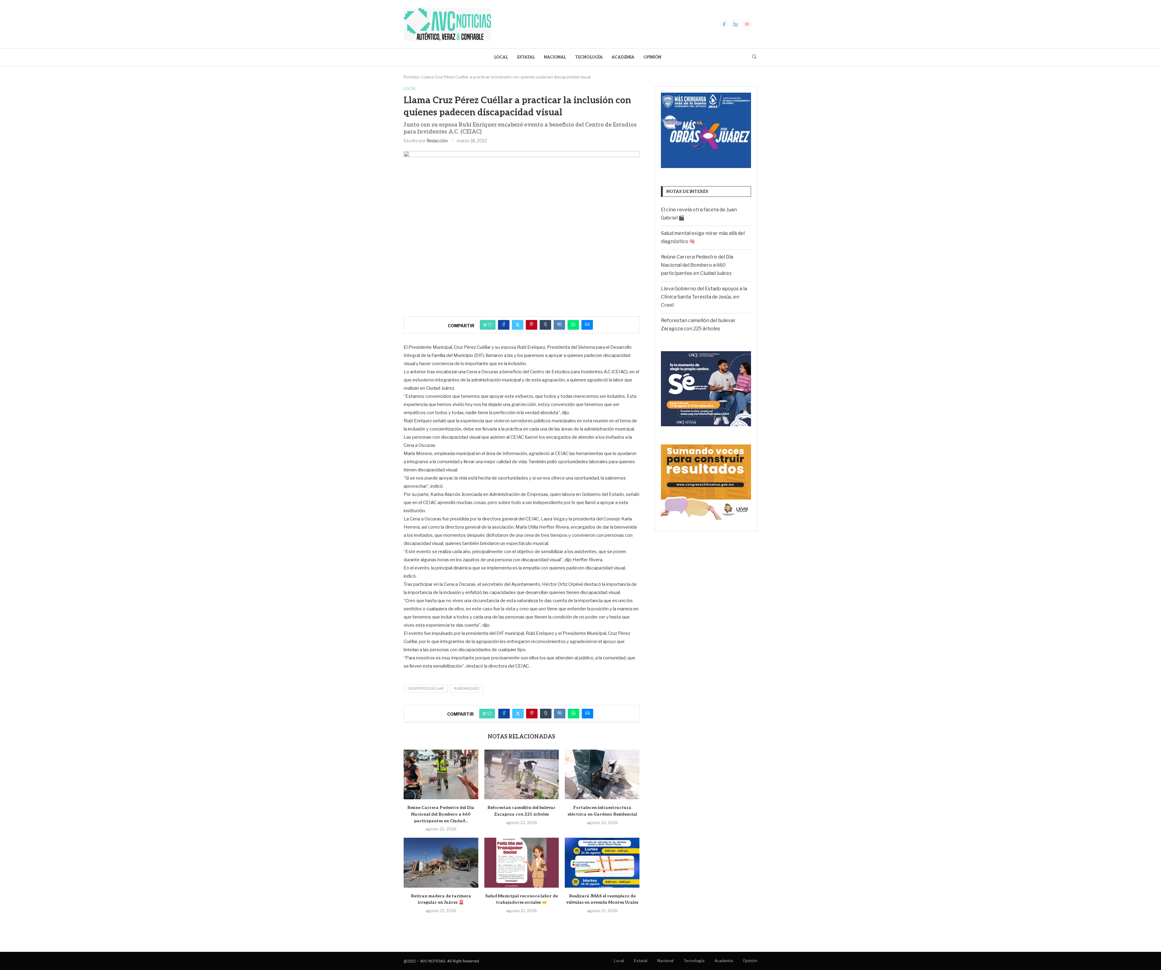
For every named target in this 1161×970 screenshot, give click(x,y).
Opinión (652, 57)
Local (501, 57)
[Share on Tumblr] (545, 325)
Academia (623, 57)
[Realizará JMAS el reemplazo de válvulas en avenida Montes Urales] (602, 862)
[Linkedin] (735, 24)
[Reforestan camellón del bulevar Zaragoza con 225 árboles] (521, 774)
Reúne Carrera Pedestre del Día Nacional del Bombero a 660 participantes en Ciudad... (440, 814)
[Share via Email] (587, 325)
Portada (411, 76)
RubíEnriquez (466, 688)
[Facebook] (724, 24)
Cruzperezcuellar (426, 688)
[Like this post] (490, 325)
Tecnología (589, 57)
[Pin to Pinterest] (531, 325)
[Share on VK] (559, 325)
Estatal (526, 57)
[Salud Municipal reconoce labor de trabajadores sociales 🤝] (521, 862)
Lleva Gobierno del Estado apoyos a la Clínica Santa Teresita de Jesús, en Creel (704, 297)
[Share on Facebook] (503, 325)
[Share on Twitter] (517, 325)
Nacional (555, 57)
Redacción (437, 140)
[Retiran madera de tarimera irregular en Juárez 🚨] (441, 862)
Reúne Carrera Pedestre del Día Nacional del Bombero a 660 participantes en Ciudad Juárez (697, 265)
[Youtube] (747, 24)
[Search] (754, 57)
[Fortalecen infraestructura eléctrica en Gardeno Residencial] (602, 774)
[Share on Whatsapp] (573, 325)
